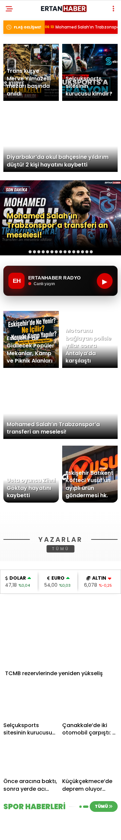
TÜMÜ (61, 644)
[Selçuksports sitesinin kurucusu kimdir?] (31, 798)
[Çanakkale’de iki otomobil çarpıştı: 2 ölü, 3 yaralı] (90, 798)
